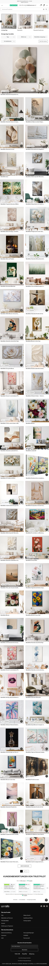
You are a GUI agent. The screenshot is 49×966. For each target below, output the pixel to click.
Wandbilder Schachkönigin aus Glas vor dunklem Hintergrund (10, 752)
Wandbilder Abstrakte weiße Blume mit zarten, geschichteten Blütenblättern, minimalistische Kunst (10, 560)
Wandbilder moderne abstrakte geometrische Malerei (10, 505)
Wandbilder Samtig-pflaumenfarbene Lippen (10, 697)
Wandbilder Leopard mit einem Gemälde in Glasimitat (10, 834)
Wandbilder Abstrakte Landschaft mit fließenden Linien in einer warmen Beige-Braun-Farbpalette (10, 450)
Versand (3, 923)
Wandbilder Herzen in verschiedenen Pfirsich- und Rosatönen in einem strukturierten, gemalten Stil (10, 395)
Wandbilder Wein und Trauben (7, 258)
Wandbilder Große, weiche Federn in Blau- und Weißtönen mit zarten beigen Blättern (10, 423)
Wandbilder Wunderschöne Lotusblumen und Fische (35, 478)
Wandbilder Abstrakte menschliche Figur (10, 341)
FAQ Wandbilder (5, 920)
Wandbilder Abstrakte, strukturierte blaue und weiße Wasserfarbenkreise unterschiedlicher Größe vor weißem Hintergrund (35, 669)
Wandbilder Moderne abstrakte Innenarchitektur (35, 368)
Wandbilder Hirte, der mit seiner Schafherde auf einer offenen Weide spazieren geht (10, 587)
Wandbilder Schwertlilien (31, 560)
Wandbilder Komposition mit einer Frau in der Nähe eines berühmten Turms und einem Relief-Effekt (35, 505)
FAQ (2, 915)
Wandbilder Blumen (30, 423)
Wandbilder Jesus (4, 176)
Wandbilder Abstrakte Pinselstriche (8, 807)
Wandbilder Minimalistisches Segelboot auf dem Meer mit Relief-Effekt (35, 149)
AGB (2, 938)
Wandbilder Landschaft (31, 450)
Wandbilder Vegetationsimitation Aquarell (35, 587)
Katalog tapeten (27, 920)
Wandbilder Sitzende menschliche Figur (34, 642)
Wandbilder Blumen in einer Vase (33, 341)
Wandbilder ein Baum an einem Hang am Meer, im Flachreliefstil (35, 121)
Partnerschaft (26, 938)
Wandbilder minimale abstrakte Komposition (10, 642)
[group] (24, 22)
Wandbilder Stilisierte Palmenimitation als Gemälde (10, 724)
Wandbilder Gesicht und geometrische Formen (35, 861)
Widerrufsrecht (26, 915)
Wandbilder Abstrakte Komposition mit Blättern (10, 94)
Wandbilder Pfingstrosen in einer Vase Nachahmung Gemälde (35, 231)
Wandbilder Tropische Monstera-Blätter (10, 204)
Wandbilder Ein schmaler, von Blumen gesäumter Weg (35, 532)
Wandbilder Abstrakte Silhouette (33, 697)
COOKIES (25, 935)
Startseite (15, 899)
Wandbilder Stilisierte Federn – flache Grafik (35, 395)
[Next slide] (47, 21)
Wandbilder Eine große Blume (7, 368)
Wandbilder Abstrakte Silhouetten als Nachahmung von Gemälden (35, 258)
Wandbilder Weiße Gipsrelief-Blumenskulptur (35, 176)
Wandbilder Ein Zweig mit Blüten (8, 478)
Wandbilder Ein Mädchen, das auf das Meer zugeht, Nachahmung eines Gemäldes (35, 834)
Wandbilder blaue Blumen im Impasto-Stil (35, 724)
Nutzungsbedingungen (28, 932)
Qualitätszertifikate (28, 918)
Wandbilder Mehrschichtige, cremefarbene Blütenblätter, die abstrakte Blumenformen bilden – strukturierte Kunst (10, 231)
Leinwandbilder (22, 899)
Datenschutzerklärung (6, 932)
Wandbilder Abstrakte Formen (7, 149)
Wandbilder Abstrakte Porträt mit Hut (34, 313)
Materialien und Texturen (7, 918)
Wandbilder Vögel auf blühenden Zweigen (35, 752)
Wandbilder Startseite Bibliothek (8, 286)
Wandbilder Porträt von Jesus (32, 779)
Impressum (3, 935)
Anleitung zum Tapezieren (7, 926)
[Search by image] (44, 9)
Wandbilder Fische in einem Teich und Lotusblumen (10, 861)
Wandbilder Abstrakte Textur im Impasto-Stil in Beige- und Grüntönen (10, 121)
